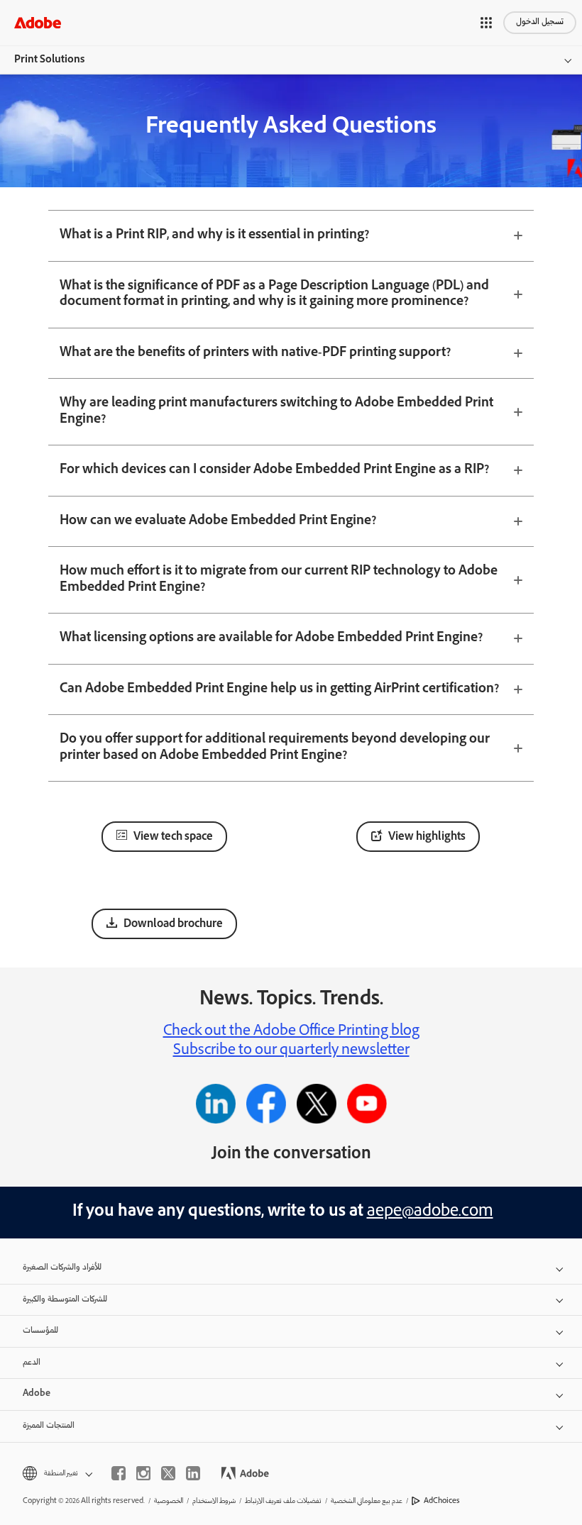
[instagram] (143, 1473)
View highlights (427, 837)
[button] (486, 22)
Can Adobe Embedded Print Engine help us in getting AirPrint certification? (279, 689)
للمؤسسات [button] (40, 1331)
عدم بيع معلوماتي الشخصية (366, 1501)
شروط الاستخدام (214, 1501)
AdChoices (442, 1501)
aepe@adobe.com (430, 1212)
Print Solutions (49, 60)
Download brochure (173, 924)
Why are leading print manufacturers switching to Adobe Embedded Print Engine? (276, 412)
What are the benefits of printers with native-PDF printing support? (255, 353)
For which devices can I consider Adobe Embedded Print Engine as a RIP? (274, 470)
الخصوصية (168, 1501)
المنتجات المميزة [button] (49, 1426)
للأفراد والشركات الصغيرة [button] (62, 1268)
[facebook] (118, 1473)
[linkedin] (193, 1473)
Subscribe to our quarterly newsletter (291, 1051)
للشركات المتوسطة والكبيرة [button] (65, 1300)
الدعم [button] (31, 1363)
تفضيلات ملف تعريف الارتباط (283, 1501)
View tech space (173, 837)
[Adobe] (38, 22)
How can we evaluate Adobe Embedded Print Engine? (218, 521)
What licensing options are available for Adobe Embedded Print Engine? (271, 638)
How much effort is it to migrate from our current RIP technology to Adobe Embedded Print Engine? (279, 580)
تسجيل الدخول (540, 22)
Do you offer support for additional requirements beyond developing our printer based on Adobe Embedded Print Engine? (275, 748)
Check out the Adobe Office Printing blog (291, 1032)
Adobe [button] (36, 1394)
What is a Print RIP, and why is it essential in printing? (214, 235)
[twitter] (168, 1473)
